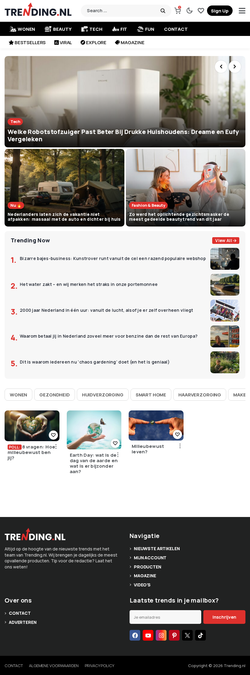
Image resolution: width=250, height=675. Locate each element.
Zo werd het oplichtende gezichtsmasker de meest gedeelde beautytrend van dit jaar (179, 216)
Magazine (133, 42)
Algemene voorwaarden (53, 665)
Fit (123, 29)
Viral (66, 42)
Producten (147, 567)
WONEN (26, 29)
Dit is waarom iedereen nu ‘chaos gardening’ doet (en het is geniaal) (95, 362)
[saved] (201, 10)
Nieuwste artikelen (157, 548)
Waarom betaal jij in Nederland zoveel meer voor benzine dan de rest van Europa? (109, 336)
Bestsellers (30, 42)
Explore (96, 42)
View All (223, 240)
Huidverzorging (102, 395)
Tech (95, 29)
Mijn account (150, 558)
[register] (220, 10)
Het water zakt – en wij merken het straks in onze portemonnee (89, 284)
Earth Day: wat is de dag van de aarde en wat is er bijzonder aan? (94, 463)
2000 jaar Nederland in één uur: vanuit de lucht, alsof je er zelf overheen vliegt (106, 310)
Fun (149, 29)
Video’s (142, 585)
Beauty (62, 29)
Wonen (18, 395)
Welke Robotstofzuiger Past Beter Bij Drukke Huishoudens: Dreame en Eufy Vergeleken (123, 135)
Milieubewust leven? (148, 449)
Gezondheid (54, 395)
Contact (176, 29)
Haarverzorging (199, 395)
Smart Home (151, 395)
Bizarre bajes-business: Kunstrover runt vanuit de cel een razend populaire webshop (113, 258)
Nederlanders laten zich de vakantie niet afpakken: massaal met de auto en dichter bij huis (64, 216)
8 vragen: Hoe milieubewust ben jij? (31, 452)
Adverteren (23, 622)
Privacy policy (99, 665)
